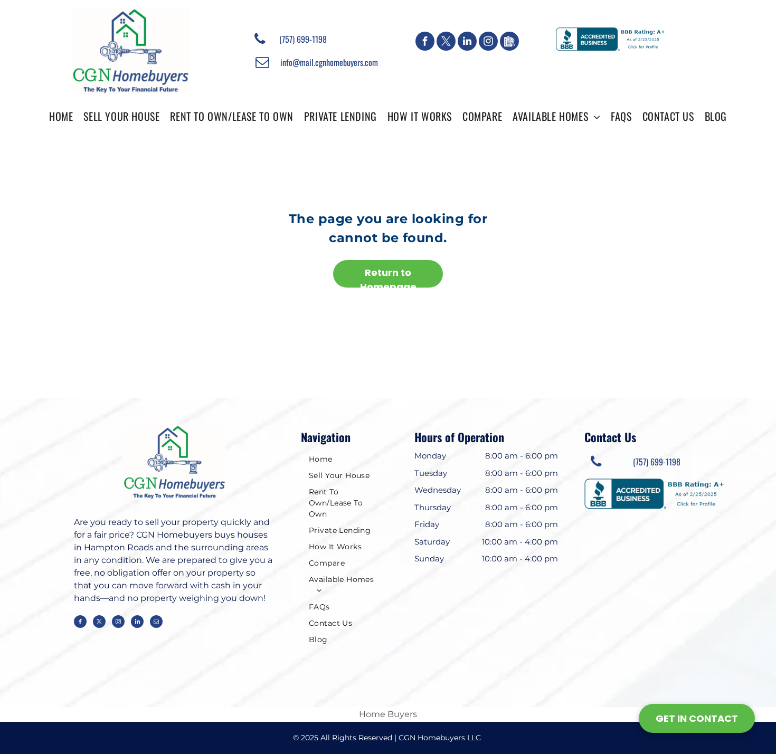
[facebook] (424, 42)
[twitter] (446, 42)
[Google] (509, 42)
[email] (156, 623)
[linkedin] (467, 42)
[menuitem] (61, 115)
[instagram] (488, 42)
